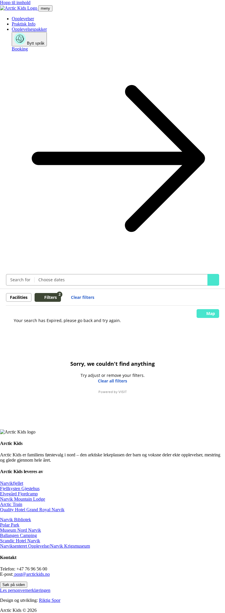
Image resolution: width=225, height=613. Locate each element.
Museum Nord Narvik (20, 530)
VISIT (122, 392)
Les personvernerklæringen (25, 590)
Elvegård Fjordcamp (19, 493)
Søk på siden (13, 584)
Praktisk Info (23, 23)
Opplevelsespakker (29, 29)
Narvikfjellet (11, 483)
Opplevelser (23, 18)
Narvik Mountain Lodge (22, 499)
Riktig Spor (49, 600)
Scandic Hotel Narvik (20, 540)
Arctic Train (11, 504)
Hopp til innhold (15, 2)
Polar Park (9, 524)
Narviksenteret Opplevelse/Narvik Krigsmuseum (45, 545)
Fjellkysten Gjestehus (20, 488)
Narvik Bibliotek (15, 519)
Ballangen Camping (18, 535)
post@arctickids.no (31, 574)
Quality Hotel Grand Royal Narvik (32, 509)
